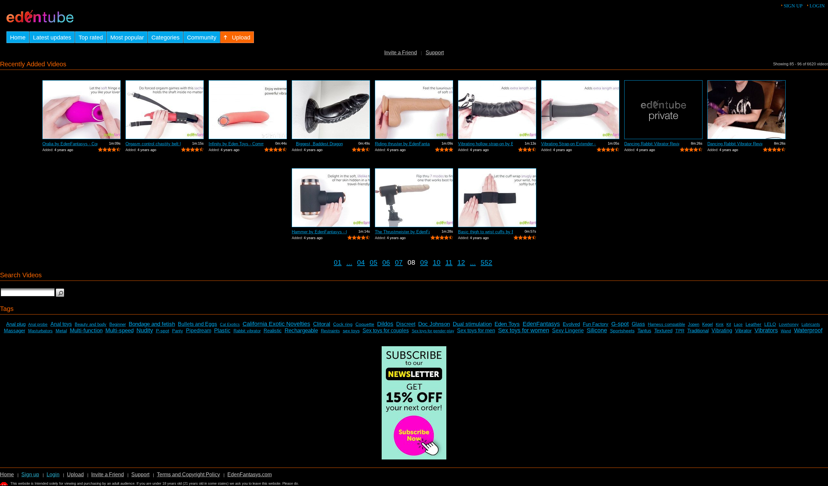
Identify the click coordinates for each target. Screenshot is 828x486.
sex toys (351, 330)
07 (399, 262)
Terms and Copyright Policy (188, 474)
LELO (770, 324)
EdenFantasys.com (249, 474)
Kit (728, 324)
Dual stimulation (472, 324)
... (349, 262)
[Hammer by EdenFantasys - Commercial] (331, 198)
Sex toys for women (523, 330)
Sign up (793, 5)
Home (7, 474)
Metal (61, 330)
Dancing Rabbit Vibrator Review (651, 143)
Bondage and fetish (152, 324)
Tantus (644, 330)
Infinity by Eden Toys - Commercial (236, 143)
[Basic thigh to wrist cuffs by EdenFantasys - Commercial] (497, 198)
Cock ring (343, 324)
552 (486, 262)
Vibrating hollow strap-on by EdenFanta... (485, 143)
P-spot (162, 330)
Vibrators (766, 330)
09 (424, 262)
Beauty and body (90, 324)
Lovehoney (789, 324)
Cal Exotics (230, 324)
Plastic (222, 330)
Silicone (597, 330)
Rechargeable (301, 330)
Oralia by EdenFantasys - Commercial (69, 143)
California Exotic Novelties (276, 324)
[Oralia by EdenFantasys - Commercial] (81, 110)
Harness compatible (666, 324)
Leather (753, 324)
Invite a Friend (400, 52)
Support (435, 52)
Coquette (364, 324)
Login (817, 5)
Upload (75, 474)
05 (373, 262)
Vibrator (743, 330)
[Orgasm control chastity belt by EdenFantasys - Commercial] (164, 110)
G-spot (620, 324)
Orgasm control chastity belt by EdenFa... (152, 143)
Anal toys (61, 324)
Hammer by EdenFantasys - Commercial (319, 231)
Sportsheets (622, 330)
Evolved (571, 324)
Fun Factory (595, 324)
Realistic (273, 330)
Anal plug (16, 324)
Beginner (117, 324)
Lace (738, 324)
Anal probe (38, 324)
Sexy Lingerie (568, 330)
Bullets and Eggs (197, 324)
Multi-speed (119, 330)
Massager (14, 330)
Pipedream (198, 330)
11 (448, 262)
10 (437, 262)
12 (461, 262)
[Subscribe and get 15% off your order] (414, 457)
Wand (786, 331)
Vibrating (722, 330)
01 (338, 262)
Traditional (698, 330)
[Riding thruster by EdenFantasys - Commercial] (414, 110)
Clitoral (321, 324)
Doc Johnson (434, 324)
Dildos (385, 324)
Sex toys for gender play (433, 331)
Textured (663, 330)
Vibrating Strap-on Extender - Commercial (568, 143)
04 (361, 262)
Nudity (144, 330)
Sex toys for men (476, 330)
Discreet (405, 324)
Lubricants (810, 324)
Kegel (707, 324)
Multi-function (86, 330)
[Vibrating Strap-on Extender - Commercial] (580, 110)
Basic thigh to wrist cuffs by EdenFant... (485, 231)
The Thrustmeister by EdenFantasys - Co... (402, 231)
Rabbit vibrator (247, 330)
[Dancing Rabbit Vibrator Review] (663, 110)
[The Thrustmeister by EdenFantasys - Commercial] (414, 198)
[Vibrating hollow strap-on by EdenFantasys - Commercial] (497, 110)
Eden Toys (507, 324)
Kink (720, 324)
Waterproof (808, 330)
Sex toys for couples (386, 330)
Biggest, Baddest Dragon (319, 143)
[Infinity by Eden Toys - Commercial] (248, 110)
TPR (679, 330)
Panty (177, 330)
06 (386, 262)
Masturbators (40, 330)
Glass (638, 324)
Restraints (330, 330)
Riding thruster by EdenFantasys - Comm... (402, 143)
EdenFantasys (541, 324)
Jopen (693, 324)
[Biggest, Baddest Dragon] (331, 110)
